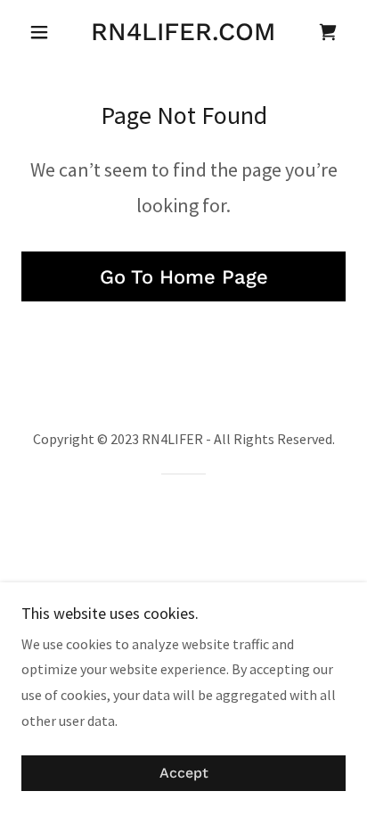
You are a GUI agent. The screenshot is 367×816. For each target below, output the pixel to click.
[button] (45, 32)
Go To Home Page (184, 277)
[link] (184, 32)
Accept (183, 773)
